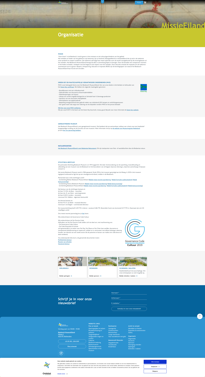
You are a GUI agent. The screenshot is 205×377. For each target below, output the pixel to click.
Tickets (139, 2)
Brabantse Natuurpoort (89, 148)
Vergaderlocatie (113, 343)
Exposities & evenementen (136, 330)
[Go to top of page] (200, 316)
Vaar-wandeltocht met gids (117, 336)
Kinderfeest (112, 347)
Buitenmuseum (93, 344)
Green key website (132, 110)
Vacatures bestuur (64, 244)
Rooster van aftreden (65, 242)
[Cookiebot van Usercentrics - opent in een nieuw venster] (47, 374)
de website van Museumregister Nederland (126, 128)
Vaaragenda (112, 328)
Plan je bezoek (72, 346)
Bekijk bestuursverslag (115, 184)
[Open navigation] (102, 1)
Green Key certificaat (67, 87)
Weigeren (155, 371)
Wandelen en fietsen (135, 328)
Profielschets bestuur (65, 240)
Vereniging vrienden (134, 345)
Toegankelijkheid (94, 334)
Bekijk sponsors (94, 276)
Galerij (130, 332)
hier (83, 213)
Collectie (91, 340)
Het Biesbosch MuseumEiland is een (70, 148)
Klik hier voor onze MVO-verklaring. (69, 108)
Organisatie (132, 339)
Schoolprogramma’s (95, 346)
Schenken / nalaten (134, 349)
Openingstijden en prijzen (97, 328)
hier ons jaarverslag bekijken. (72, 130)
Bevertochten (112, 332)
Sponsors (131, 343)
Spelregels (131, 347)
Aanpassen (154, 366)
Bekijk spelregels (64, 276)
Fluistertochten (113, 330)
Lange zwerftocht (114, 334)
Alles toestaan (155, 362)
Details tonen (61, 374)
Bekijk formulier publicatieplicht (122, 180)
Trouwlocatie (112, 345)
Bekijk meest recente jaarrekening (100, 180)
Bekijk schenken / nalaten (127, 276)
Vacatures (131, 341)
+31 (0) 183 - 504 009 (72, 341)
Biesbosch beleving (95, 342)
